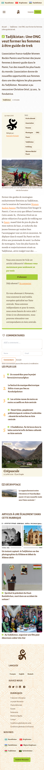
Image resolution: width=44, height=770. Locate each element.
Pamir (27, 137)
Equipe (12, 709)
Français (13, 674)
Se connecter (25, 283)
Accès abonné (30, 118)
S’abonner (37, 12)
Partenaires (14, 712)
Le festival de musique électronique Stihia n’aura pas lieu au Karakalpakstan (23, 388)
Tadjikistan (7, 100)
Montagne (29, 132)
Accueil (4, 27)
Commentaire (9, 360)
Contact (13, 719)
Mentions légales (16, 716)
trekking (28, 147)
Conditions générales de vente (20, 723)
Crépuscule (12, 471)
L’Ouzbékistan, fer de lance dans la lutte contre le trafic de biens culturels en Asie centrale (24, 430)
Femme (28, 128)
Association (29, 123)
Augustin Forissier (12, 136)
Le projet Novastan (16, 701)
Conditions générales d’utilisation (22, 727)
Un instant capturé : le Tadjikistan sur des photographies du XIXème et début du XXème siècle (20, 554)
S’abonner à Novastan (17, 698)
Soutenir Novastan (22, 760)
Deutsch (30, 674)
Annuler (19, 360)
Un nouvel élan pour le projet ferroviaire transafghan (21, 376)
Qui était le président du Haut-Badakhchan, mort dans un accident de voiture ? (19, 596)
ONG (37, 132)
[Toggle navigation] (4, 11)
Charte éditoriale (16, 705)
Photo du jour (7, 444)
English (21, 674)
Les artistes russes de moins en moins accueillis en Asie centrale (23, 401)
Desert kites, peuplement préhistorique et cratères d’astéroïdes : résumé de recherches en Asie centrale (24, 415)
